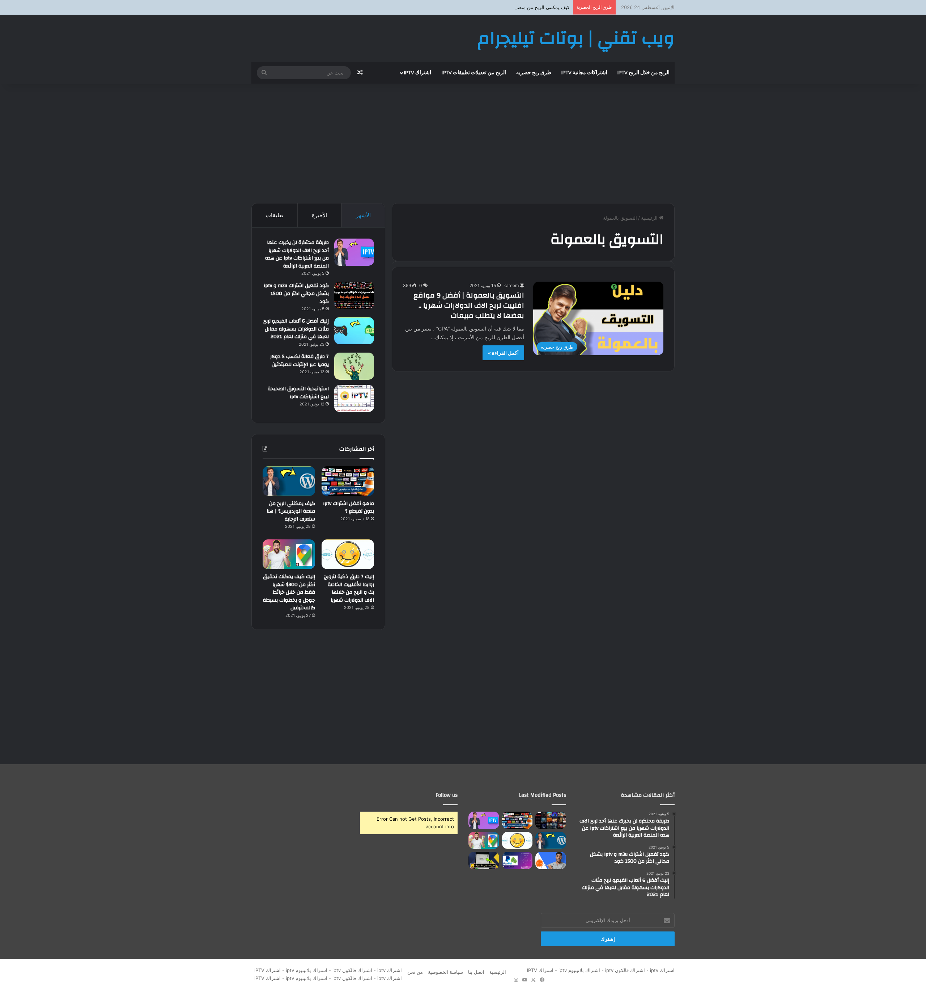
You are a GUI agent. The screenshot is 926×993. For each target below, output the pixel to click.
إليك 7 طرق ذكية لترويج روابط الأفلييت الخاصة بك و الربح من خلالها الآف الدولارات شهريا (349, 588)
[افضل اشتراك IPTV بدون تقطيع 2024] (550, 820)
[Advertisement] (463, 141)
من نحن (415, 972)
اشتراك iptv (417, 72)
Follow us (447, 795)
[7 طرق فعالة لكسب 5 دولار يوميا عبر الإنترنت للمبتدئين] (354, 366)
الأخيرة (319, 215)
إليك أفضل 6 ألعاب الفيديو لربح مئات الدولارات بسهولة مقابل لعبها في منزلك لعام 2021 (296, 328)
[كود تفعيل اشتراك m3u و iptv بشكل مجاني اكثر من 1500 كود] (354, 295)
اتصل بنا (476, 972)
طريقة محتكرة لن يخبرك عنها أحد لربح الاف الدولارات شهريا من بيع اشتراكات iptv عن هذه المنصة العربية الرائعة (297, 254)
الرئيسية (650, 218)
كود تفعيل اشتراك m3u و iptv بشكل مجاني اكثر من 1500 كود (296, 293)
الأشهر (363, 215)
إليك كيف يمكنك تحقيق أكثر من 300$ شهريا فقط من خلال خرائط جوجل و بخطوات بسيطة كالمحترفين (289, 592)
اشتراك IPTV (538, 970)
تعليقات (274, 215)
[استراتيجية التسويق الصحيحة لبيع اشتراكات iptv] (354, 398)
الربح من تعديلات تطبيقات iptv (474, 72)
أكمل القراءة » (503, 353)
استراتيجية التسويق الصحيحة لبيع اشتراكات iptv (298, 392)
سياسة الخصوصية (445, 972)
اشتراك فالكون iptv (625, 970)
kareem (511, 285)
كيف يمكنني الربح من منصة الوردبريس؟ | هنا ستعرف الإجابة (509, 7)
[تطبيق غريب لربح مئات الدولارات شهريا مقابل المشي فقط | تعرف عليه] (517, 860)
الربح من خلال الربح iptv (643, 72)
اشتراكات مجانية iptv (584, 72)
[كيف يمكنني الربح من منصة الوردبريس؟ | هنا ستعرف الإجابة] (289, 481)
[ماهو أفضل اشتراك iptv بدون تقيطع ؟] (348, 481)
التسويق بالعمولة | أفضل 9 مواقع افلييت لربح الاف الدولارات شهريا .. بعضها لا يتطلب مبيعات (468, 305)
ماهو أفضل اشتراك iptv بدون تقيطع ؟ (348, 507)
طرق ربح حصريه (533, 72)
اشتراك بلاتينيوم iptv (579, 970)
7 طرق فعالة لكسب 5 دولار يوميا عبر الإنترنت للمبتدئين (299, 360)
